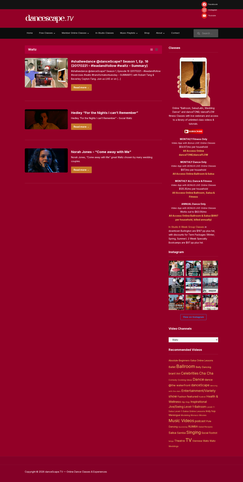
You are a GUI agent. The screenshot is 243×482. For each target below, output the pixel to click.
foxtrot (202, 396)
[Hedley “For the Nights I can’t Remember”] (46, 119)
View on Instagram (193, 317)
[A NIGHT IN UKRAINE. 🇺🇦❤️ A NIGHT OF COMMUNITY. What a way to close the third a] (193, 302)
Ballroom (185, 366)
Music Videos (181, 420)
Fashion (182, 396)
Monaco (195, 415)
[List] (151, 49)
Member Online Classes (74, 33)
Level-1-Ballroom (195, 406)
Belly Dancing (203, 367)
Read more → (81, 87)
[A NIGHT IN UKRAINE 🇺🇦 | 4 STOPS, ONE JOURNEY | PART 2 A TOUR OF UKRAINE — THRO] (193, 285)
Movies (202, 415)
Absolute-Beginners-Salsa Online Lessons (191, 360)
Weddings (174, 446)
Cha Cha (206, 373)
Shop (147, 33)
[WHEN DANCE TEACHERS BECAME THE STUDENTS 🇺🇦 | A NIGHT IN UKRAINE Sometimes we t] (176, 285)
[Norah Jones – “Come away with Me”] (46, 160)
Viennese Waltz (200, 441)
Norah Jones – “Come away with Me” (101, 152)
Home (30, 33)
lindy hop (211, 411)
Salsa (172, 433)
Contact (175, 33)
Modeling (185, 415)
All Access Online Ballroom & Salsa (193, 173)
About (159, 33)
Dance (198, 379)
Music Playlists (127, 33)
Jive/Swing (176, 406)
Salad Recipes (206, 427)
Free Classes (46, 33)
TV (188, 440)
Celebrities (190, 373)
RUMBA (193, 426)
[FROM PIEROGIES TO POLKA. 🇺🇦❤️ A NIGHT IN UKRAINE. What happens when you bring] (176, 302)
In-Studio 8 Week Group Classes (186, 226)
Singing (193, 432)
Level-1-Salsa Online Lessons (190, 411)
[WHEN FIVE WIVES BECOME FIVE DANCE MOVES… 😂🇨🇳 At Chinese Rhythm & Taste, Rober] (210, 268)
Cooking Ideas (185, 380)
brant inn (174, 373)
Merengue (174, 415)
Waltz (213, 441)
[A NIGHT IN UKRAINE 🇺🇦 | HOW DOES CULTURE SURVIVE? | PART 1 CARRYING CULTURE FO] (210, 285)
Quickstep (183, 427)
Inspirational (198, 401)
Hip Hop (186, 402)
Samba (181, 432)
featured (192, 396)
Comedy (173, 380)
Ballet (172, 367)
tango (171, 441)
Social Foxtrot (209, 432)
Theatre (179, 440)
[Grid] (156, 49)
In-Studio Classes (105, 33)
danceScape (200, 385)
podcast (200, 421)
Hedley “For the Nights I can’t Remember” (104, 113)
